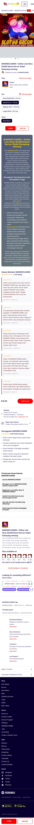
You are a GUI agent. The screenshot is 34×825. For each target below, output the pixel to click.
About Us (4, 714)
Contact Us (5, 761)
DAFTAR (25, 821)
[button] (25, 559)
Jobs (3, 729)
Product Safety (6, 755)
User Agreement (6, 797)
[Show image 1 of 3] (15, 58)
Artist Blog (5, 732)
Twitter (7, 778)
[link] (9, 589)
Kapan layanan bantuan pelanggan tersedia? (14, 509)
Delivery (4, 743)
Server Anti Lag (12, 227)
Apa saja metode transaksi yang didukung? (13, 503)
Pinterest (8, 785)
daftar (3, 703)
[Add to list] (3, 556)
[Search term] (24, 4)
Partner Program (7, 720)
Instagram (8, 772)
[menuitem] (7, 10)
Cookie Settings (6, 764)
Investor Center (6, 717)
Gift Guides (5, 684)
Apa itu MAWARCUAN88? (11, 479)
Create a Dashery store (9, 735)
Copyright (4, 758)
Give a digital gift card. (21, 417)
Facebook (8, 775)
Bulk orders (5, 706)
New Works (5, 690)
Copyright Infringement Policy (11, 674)
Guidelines (5, 752)
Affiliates (4, 723)
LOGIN (9, 821)
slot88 (17, 203)
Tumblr (7, 782)
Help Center (5, 749)
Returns (4, 746)
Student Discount (7, 696)
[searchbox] (17, 583)
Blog (3, 693)
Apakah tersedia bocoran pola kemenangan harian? (13, 497)
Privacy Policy (17, 797)
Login (3, 699)
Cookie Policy (26, 797)
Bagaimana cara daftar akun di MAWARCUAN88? (13, 491)
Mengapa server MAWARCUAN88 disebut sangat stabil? (14, 485)
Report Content (6, 669)
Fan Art (4, 687)
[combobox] (24, 4)
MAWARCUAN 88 (22, 10)
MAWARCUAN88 (7, 10)
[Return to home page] (11, 4)
